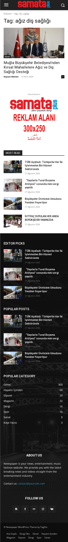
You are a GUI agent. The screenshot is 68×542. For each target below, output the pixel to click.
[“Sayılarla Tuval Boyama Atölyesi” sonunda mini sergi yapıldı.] (13, 185)
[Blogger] (16, 509)
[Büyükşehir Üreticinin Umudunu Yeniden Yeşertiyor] (13, 203)
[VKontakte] (51, 509)
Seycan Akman (11, 76)
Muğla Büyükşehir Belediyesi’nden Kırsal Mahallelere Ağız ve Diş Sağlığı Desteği (32, 67)
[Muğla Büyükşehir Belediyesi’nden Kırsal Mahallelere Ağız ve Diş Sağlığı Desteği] (34, 43)
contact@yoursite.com (31, 483)
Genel (7, 56)
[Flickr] (34, 509)
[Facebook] (25, 509)
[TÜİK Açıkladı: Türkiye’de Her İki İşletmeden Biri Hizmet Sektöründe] (13, 166)
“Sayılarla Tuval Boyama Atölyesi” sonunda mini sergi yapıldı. (42, 184)
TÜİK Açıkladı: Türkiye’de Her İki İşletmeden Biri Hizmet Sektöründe (43, 166)
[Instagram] (42, 509)
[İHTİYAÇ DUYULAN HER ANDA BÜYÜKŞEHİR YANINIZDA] (13, 221)
